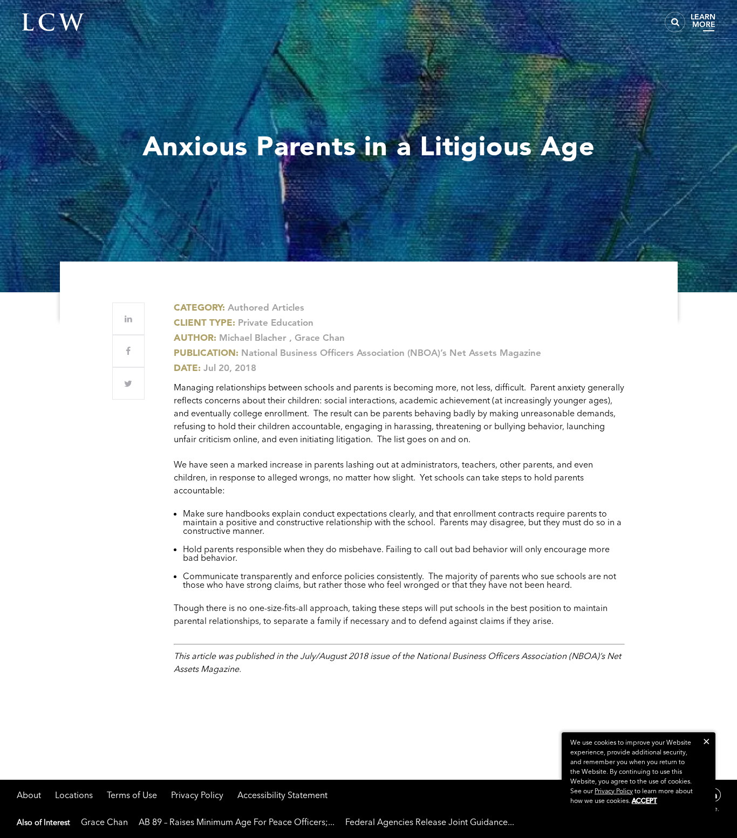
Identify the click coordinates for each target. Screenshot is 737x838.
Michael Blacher (252, 337)
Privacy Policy (197, 794)
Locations (74, 794)
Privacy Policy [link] (614, 791)
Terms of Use (132, 794)
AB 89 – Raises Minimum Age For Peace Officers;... (237, 821)
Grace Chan (320, 337)
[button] (706, 741)
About (29, 794)
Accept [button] (644, 800)
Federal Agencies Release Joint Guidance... (429, 821)
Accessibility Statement (282, 794)
